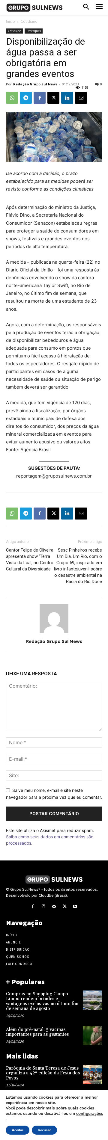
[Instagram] (43, 906)
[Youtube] (75, 906)
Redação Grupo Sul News (35, 84)
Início (10, 21)
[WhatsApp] (12, 98)
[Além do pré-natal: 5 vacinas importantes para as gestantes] (92, 1035)
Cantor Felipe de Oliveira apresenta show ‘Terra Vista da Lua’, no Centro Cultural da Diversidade (29, 559)
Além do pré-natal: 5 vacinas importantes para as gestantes (37, 1032)
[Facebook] (40, 98)
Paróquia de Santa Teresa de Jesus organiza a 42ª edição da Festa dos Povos (43, 1073)
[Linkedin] (67, 98)
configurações (89, 1113)
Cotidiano (29, 21)
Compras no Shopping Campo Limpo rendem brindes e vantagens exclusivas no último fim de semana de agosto (42, 1001)
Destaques (33, 31)
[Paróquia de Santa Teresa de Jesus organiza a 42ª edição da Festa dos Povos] (92, 1074)
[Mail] (54, 906)
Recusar (44, 1130)
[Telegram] (26, 98)
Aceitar (17, 1130)
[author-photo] (54, 632)
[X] (53, 98)
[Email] (81, 98)
